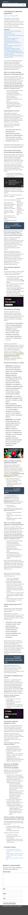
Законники (5, 906)
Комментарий (7, 871)
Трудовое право (7, 15)
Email (4, 893)
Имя (4, 889)
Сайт (4, 898)
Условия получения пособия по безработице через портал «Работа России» (14, 851)
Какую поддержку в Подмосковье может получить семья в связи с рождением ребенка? (15, 855)
